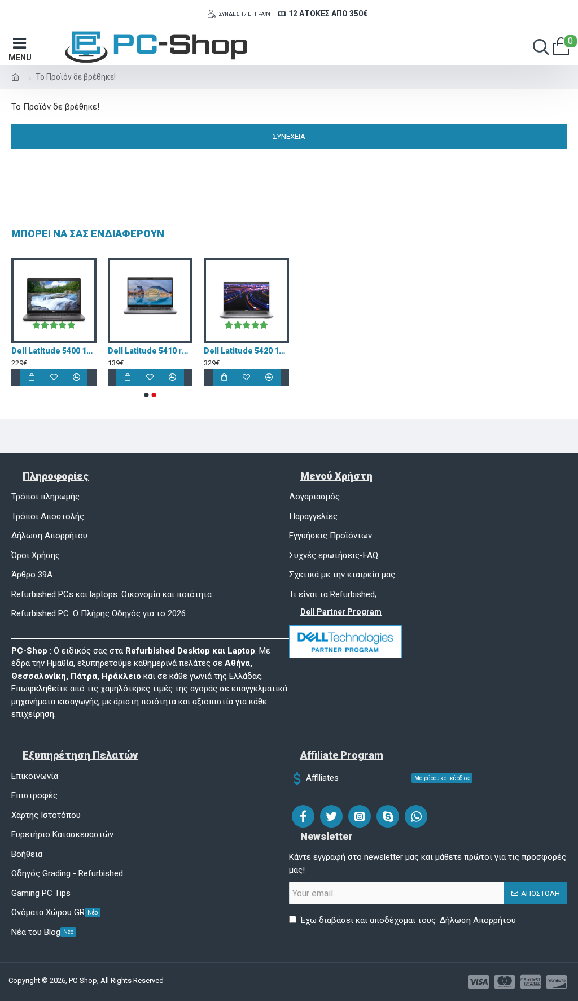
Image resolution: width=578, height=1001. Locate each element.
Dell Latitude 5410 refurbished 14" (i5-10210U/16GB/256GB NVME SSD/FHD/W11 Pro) (268, 350)
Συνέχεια (289, 136)
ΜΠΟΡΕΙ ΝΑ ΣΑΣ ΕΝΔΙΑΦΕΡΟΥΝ (87, 234)
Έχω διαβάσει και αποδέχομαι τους (408, 920)
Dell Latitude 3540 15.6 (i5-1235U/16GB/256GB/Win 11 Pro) (75, 350)
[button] (146, 395)
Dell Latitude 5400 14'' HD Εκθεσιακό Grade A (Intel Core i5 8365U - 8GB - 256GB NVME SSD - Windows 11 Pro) (171, 350)
